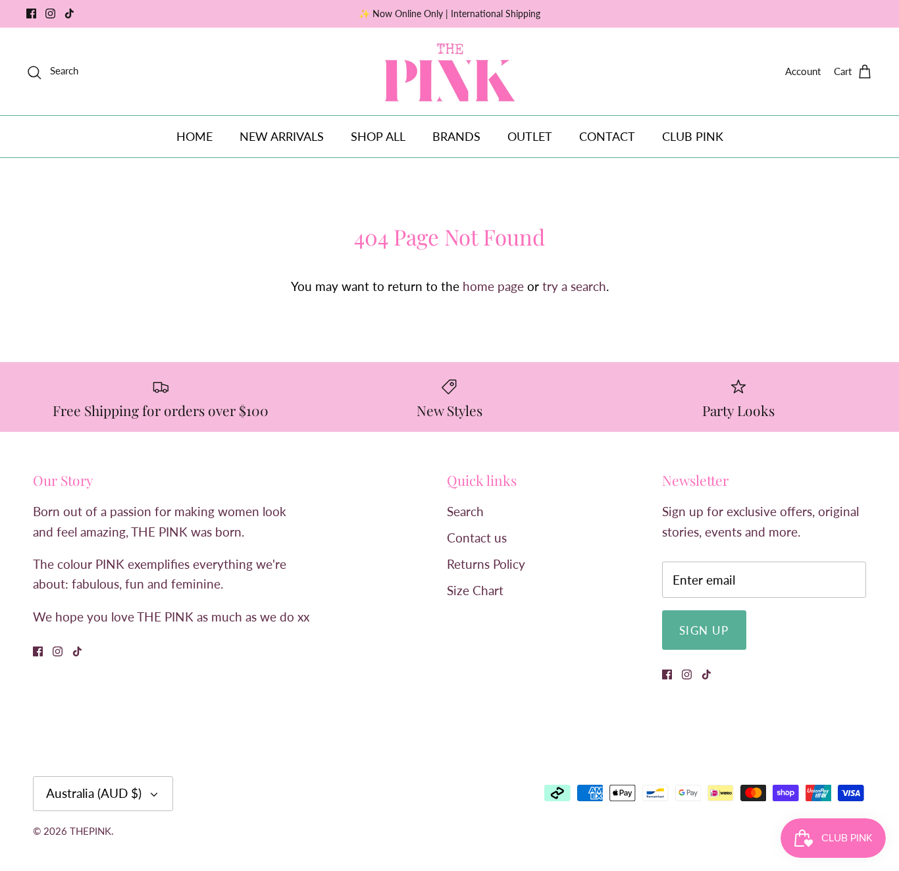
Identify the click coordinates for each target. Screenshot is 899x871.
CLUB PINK (692, 136)
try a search (574, 286)
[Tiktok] (69, 13)
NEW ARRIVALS (282, 136)
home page (493, 286)
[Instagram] (50, 13)
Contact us (477, 537)
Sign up (704, 630)
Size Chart (475, 590)
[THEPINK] (449, 71)
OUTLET (529, 136)
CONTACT (607, 136)
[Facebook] (31, 13)
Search (465, 511)
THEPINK (90, 831)
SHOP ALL (378, 136)
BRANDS (456, 136)
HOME (194, 136)
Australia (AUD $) (93, 793)
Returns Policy (486, 563)
